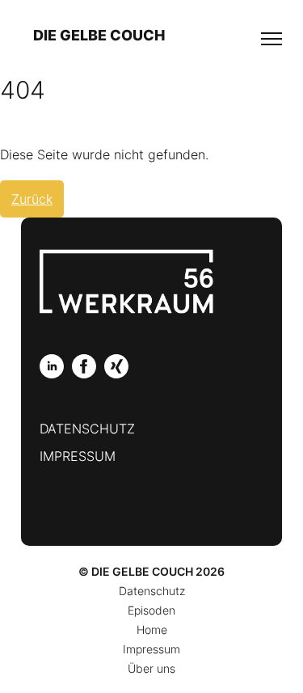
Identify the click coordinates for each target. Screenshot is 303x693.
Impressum (78, 456)
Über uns (151, 668)
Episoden (151, 610)
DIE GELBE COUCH (99, 35)
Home (152, 629)
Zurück (32, 199)
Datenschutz (87, 428)
